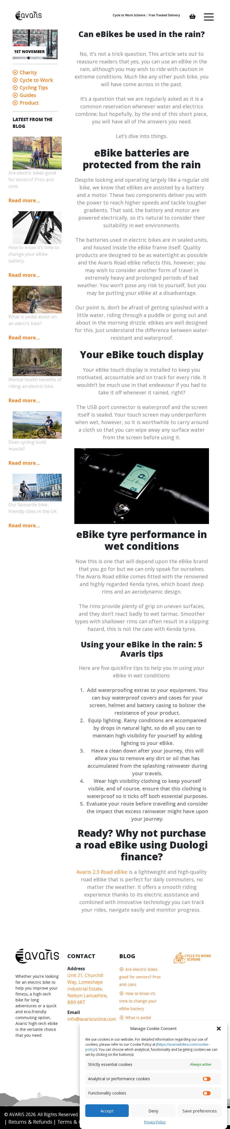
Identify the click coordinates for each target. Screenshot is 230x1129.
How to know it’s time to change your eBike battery (138, 1001)
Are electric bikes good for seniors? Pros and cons (140, 977)
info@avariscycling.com (91, 1019)
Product (29, 102)
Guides (28, 95)
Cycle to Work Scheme (129, 15)
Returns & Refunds (30, 1121)
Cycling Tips (34, 87)
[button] (219, 1028)
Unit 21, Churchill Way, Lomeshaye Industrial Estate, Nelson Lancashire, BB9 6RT (87, 988)
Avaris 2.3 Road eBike (102, 871)
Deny (153, 1111)
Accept (107, 1111)
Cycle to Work (36, 80)
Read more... (24, 200)
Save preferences (200, 1111)
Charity (28, 72)
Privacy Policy (154, 1122)
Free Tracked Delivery (164, 15)
